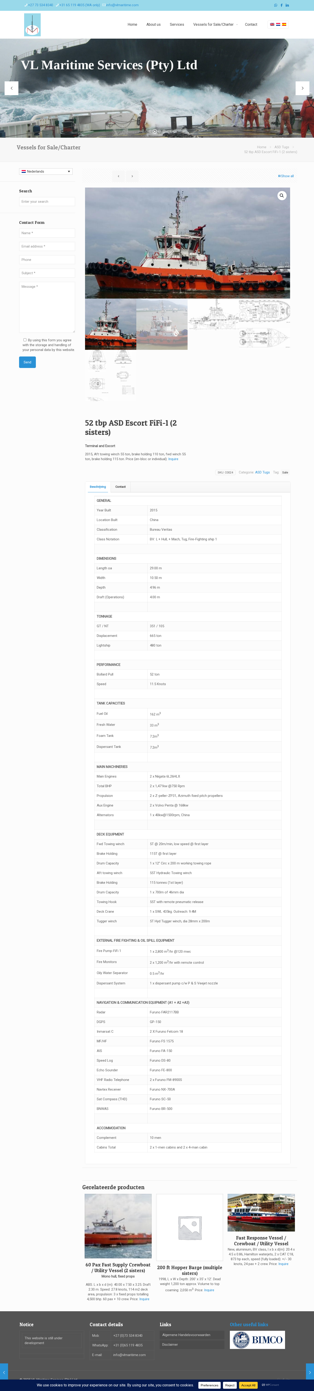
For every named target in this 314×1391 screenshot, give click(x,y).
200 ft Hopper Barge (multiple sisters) (189, 1270)
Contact (120, 486)
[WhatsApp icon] (275, 5)
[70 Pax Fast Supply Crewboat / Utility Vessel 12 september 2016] (4, 1372)
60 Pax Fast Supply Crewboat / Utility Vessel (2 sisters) (118, 1267)
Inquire (173, 459)
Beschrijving (98, 486)
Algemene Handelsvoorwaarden (186, 1335)
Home (261, 147)
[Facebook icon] (281, 5)
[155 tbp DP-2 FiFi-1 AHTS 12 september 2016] (310, 1372)
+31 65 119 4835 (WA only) (79, 5)
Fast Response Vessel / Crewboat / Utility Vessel (261, 1240)
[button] (282, 195)
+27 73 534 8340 (40, 5)
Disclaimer (170, 1345)
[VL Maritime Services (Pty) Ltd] (32, 24)
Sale (285, 472)
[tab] (98, 487)
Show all (287, 176)
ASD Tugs (281, 147)
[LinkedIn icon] (287, 5)
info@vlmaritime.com (122, 5)
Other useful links (249, 1324)
